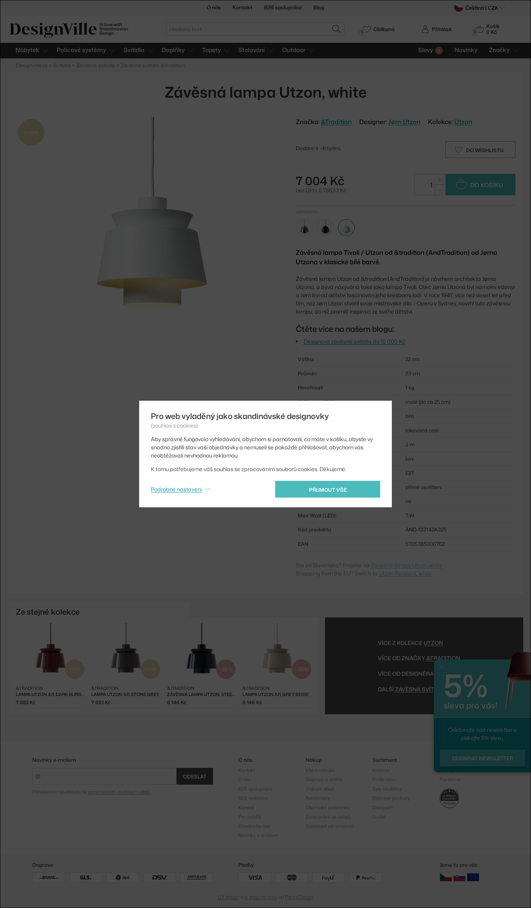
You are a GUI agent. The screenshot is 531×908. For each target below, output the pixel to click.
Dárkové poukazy (391, 798)
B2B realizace (252, 798)
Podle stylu (384, 779)
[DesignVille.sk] (459, 876)
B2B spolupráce (283, 7)
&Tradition (443, 658)
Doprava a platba (324, 779)
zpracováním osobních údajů (119, 792)
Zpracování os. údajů (328, 816)
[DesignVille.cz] (446, 876)
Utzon (463, 121)
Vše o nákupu (320, 770)
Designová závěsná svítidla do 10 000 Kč (354, 341)
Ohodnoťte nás (254, 826)
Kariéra (246, 807)
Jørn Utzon (404, 121)
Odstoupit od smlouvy (329, 826)
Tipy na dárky (386, 788)
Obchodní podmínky (328, 807)
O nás (214, 7)
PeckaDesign (299, 897)
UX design (228, 897)
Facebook (450, 779)
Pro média (249, 816)
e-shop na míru (261, 897)
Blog (318, 7)
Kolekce (381, 770)
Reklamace (318, 798)
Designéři (382, 807)
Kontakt (242, 7)
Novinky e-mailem (54, 759)
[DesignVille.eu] (473, 876)
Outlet (379, 816)
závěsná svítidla (421, 689)
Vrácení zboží (320, 788)
